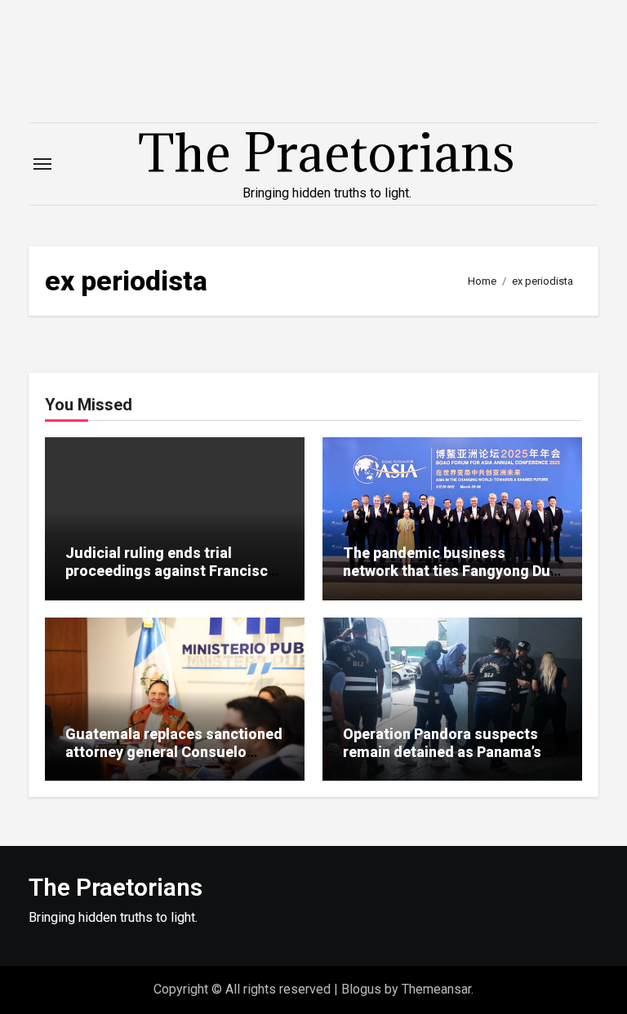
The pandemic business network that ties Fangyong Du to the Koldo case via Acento (446, 570)
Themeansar (436, 989)
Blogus (361, 989)
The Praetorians (326, 152)
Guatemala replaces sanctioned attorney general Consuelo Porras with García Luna (173, 751)
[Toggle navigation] (42, 164)
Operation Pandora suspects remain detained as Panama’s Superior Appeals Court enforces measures (442, 760)
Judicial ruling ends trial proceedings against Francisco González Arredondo (171, 570)
